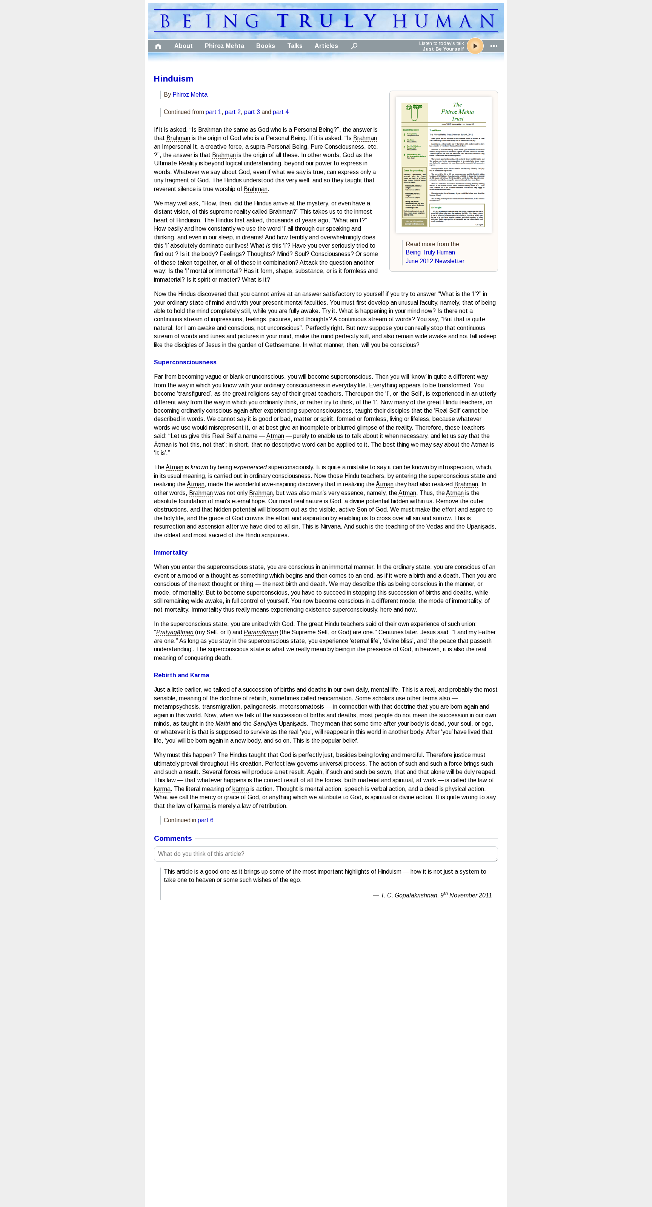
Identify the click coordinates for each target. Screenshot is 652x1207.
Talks (295, 46)
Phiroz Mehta (224, 46)
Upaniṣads (480, 526)
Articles (326, 46)
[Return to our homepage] (326, 30)
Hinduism (174, 78)
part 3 (252, 112)
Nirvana (330, 526)
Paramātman (261, 632)
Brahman (210, 129)
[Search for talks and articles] (354, 46)
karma (162, 789)
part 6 (206, 820)
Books (265, 46)
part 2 (233, 112)
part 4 (281, 112)
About (183, 46)
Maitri (222, 723)
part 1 (213, 112)
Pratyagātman (175, 632)
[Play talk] (475, 45)
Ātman (275, 436)
